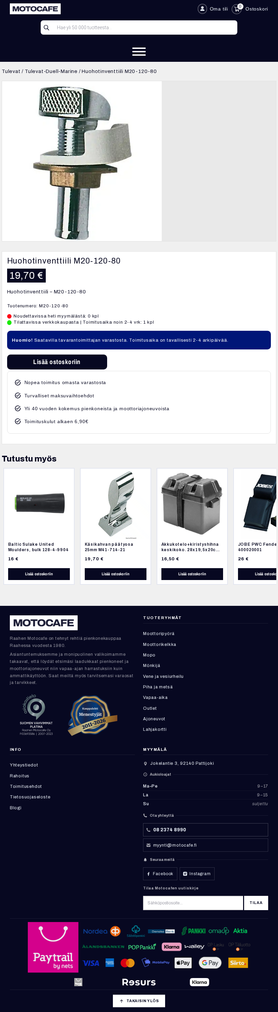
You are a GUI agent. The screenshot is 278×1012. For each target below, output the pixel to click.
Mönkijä (151, 665)
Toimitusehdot (26, 786)
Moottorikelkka (159, 644)
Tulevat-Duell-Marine (51, 71)
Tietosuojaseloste (30, 797)
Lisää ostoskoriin (57, 361)
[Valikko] (139, 52)
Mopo (149, 655)
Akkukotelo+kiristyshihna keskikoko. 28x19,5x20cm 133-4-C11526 (190, 550)
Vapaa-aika (155, 697)
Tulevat (11, 71)
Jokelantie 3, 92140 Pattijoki (182, 763)
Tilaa (256, 903)
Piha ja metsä (158, 687)
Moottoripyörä (158, 633)
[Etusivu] (101, 8)
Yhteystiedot (24, 765)
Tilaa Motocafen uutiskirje (171, 888)
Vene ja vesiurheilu (163, 676)
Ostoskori (256, 9)
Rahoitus (19, 776)
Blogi (16, 808)
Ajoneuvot (154, 719)
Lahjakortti (155, 729)
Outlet (150, 708)
